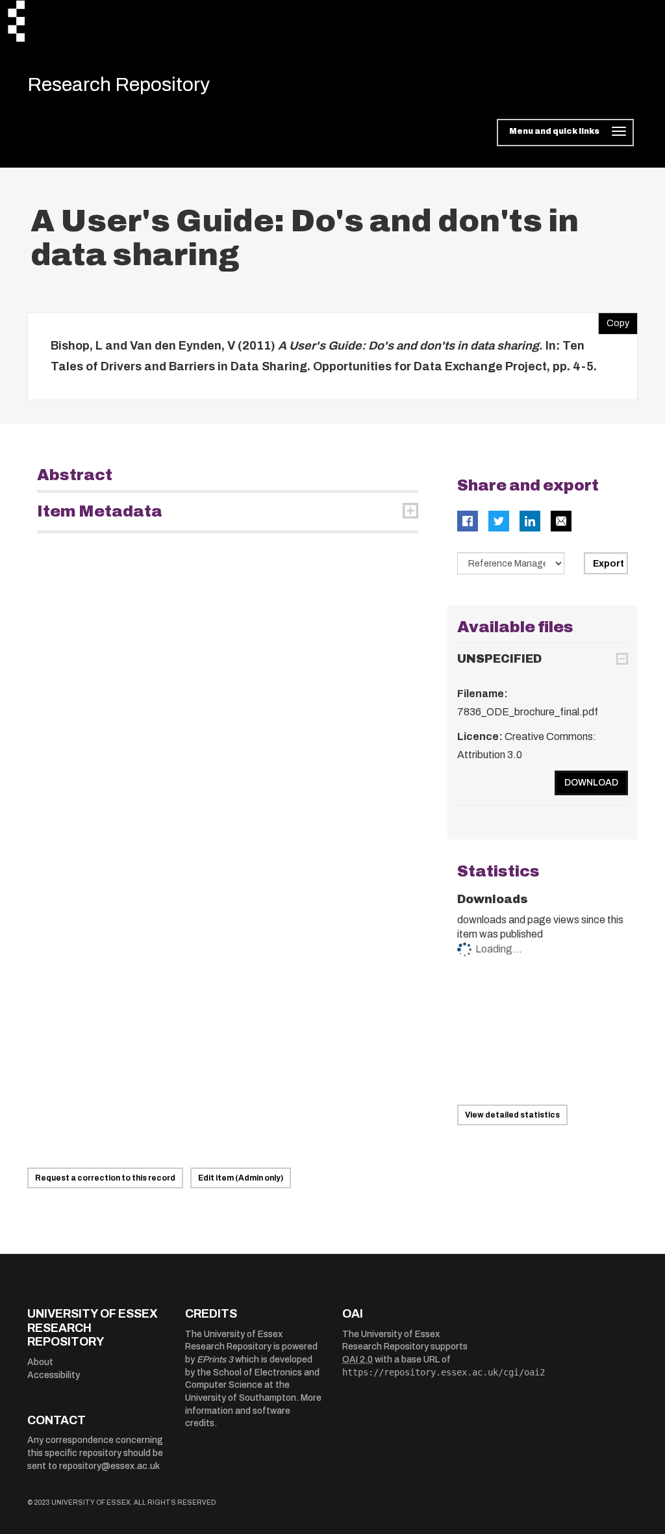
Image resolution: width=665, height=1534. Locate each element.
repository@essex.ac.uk (109, 1466)
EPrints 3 (215, 1359)
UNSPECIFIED (499, 658)
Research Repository (118, 84)
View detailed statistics (512, 1114)
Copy (613, 320)
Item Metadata (99, 511)
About (40, 1362)
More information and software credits (253, 1410)
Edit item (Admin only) (240, 1177)
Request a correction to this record (105, 1177)
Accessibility (53, 1375)
